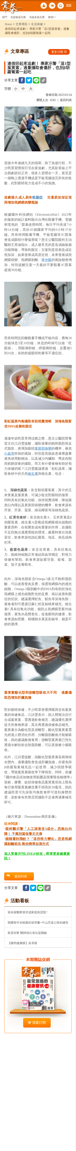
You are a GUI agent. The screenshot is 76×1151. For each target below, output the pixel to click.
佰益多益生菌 (37, 17)
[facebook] (22, 80)
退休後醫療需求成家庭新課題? (27, 912)
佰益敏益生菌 (18, 17)
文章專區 (21, 24)
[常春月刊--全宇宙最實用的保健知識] (11, 7)
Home (8, 24)
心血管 (9, 453)
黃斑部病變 (43, 448)
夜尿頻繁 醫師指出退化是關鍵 (27, 932)
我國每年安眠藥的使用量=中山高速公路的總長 (38, 922)
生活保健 (37, 24)
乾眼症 (37, 197)
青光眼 (46, 260)
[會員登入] (44, 6)
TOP (69, 1134)
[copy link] (43, 80)
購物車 (52, 6)
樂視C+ (52, 17)
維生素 (33, 473)
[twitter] (29, 80)
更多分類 (57, 51)
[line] (36, 80)
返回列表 (66, 100)
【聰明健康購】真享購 (22, 943)
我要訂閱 (39, 1022)
